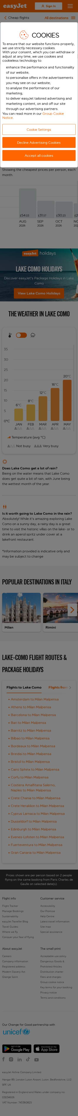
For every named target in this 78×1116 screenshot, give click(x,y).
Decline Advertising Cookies (39, 143)
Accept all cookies (39, 156)
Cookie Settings (39, 130)
